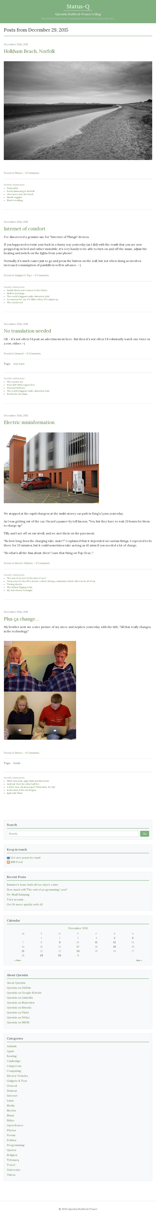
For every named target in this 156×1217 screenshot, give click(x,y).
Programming (16, 1145)
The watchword (15, 302)
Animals (12, 1046)
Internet (12, 1095)
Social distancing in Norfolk (21, 191)
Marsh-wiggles (14, 197)
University (13, 1170)
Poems (11, 1135)
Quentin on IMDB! (18, 1022)
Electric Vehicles (24, 563)
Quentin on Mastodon (20, 1002)
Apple (10, 1051)
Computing (14, 1071)
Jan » (139, 960)
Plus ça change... (21, 619)
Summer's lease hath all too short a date (32, 884)
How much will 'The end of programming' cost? (37, 889)
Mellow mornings (15, 293)
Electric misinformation (29, 422)
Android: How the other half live (23, 784)
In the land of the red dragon (21, 790)
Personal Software (16, 388)
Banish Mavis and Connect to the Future (27, 290)
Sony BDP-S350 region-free (21, 385)
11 (96, 942)
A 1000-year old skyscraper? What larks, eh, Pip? (31, 787)
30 (59, 955)
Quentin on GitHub (19, 987)
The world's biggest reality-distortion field (28, 296)
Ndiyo (10, 1120)
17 (78, 946)
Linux (10, 1100)
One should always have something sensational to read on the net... (78, 18)
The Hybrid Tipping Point (19, 587)
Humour (12, 1090)
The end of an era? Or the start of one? (26, 578)
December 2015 (78, 928)
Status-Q (78, 6)
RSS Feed (16, 862)
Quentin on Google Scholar (24, 992)
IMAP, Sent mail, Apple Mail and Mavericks (28, 781)
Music (10, 1115)
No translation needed (27, 331)
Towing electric (14, 584)
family (17, 763)
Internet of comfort (24, 229)
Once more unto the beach (20, 194)
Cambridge (14, 1061)
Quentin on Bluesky (19, 1007)
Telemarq (13, 1160)
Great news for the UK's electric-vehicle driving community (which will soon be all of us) (51, 581)
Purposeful (12, 188)
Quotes (11, 1150)
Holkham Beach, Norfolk (29, 51)
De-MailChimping (18, 894)
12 (114, 942)
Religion (12, 1155)
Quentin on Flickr (18, 1012)
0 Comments (32, 173)
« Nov (17, 960)
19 (114, 946)
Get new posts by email (25, 857)
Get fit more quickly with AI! (25, 904)
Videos (11, 1174)
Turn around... (16, 899)
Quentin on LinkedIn (20, 997)
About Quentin (16, 983)
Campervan (14, 1066)
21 (23, 951)
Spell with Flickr (15, 793)
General (19, 353)
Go (144, 833)
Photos (18, 173)
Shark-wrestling (15, 200)
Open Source (15, 1125)
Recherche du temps (17, 394)
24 (78, 951)
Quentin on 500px (18, 1017)
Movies (11, 1110)
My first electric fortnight (19, 590)
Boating (12, 1056)
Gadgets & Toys (23, 275)
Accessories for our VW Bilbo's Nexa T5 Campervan (32, 299)
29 (41, 955)
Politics (11, 1140)
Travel (11, 1165)
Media (10, 1105)
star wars (19, 363)
